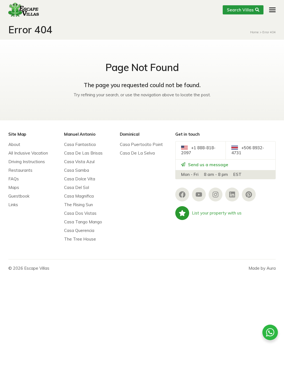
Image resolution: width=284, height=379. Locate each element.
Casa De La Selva (137, 153)
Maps (13, 187)
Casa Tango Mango (83, 221)
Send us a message (207, 164)
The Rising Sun (78, 204)
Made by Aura (262, 268)
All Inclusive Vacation (28, 153)
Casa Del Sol (76, 187)
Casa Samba (76, 170)
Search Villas (240, 9)
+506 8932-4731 (247, 150)
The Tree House (80, 239)
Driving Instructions (26, 161)
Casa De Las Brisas (83, 153)
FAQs (13, 178)
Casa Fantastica (80, 144)
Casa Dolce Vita (79, 178)
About (14, 144)
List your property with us (217, 213)
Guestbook (18, 196)
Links (13, 204)
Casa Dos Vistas (80, 213)
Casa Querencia (79, 230)
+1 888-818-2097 (198, 150)
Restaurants (20, 170)
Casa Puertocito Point (141, 144)
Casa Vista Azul (79, 161)
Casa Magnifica (79, 196)
